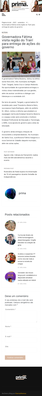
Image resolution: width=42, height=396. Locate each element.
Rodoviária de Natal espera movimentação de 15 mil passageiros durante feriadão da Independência (20, 174)
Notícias (5, 32)
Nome (8, 326)
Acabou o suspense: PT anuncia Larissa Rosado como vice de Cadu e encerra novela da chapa (26, 259)
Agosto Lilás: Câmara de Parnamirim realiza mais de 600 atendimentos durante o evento (21, 157)
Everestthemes (21, 393)
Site (6, 346)
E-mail (8, 336)
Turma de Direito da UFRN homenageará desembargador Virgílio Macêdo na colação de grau (27, 240)
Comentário (10, 309)
